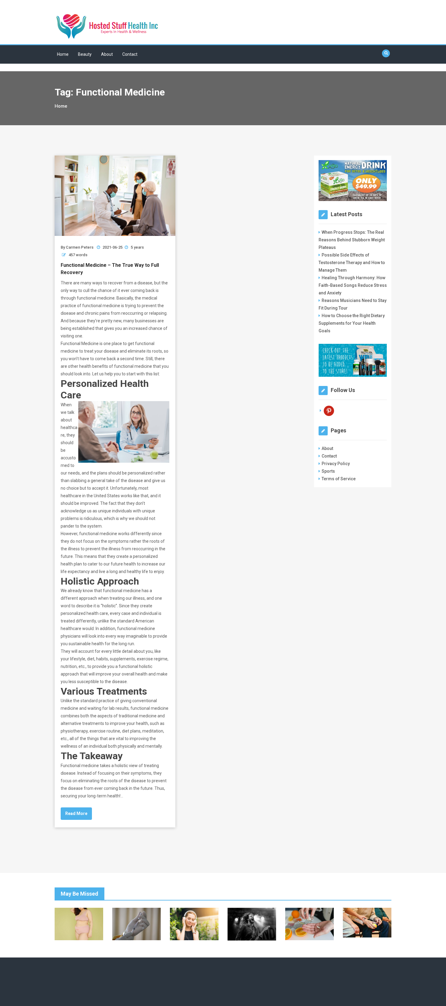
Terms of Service (339, 478)
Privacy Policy (336, 463)
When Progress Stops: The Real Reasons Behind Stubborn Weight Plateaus (352, 240)
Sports (328, 471)
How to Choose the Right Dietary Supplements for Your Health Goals (352, 323)
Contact (129, 54)
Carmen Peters (79, 247)
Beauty (85, 54)
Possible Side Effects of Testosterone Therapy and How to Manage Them (352, 263)
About (107, 54)
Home (63, 54)
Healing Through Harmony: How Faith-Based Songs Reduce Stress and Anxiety (353, 285)
